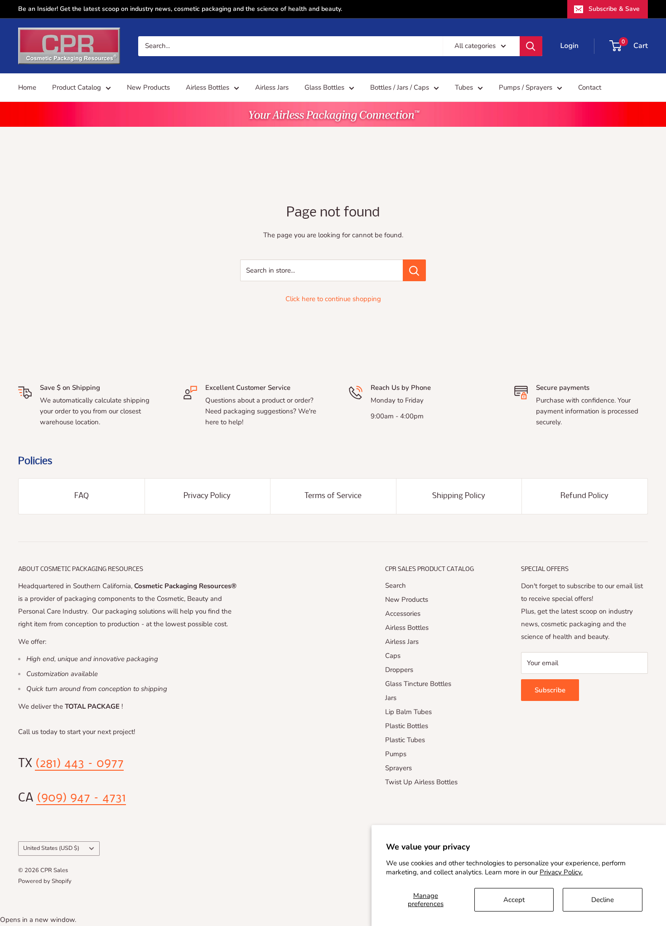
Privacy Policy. (561, 872)
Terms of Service (333, 496)
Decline (602, 899)
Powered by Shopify (45, 881)
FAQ (81, 496)
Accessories (402, 613)
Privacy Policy (207, 496)
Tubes (464, 87)
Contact (589, 87)
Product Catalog (76, 87)
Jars (390, 697)
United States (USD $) (51, 848)
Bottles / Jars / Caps (399, 87)
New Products (148, 87)
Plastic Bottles (406, 725)
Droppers (399, 669)
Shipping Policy (458, 496)
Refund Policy (584, 496)
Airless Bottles (207, 87)
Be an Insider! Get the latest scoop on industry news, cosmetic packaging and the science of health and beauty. (180, 9)
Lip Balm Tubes (408, 711)
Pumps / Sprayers (525, 87)
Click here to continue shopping (333, 298)
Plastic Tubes (405, 739)
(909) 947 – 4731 (81, 798)
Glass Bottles (324, 87)
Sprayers (398, 767)
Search (395, 585)
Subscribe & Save (614, 9)
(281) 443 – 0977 (79, 764)
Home (27, 87)
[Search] (531, 46)
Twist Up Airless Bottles (421, 782)
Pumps (395, 753)
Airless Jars (272, 87)
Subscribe (550, 690)
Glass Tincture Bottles (418, 683)
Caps (393, 655)
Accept (514, 899)
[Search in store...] (414, 270)
